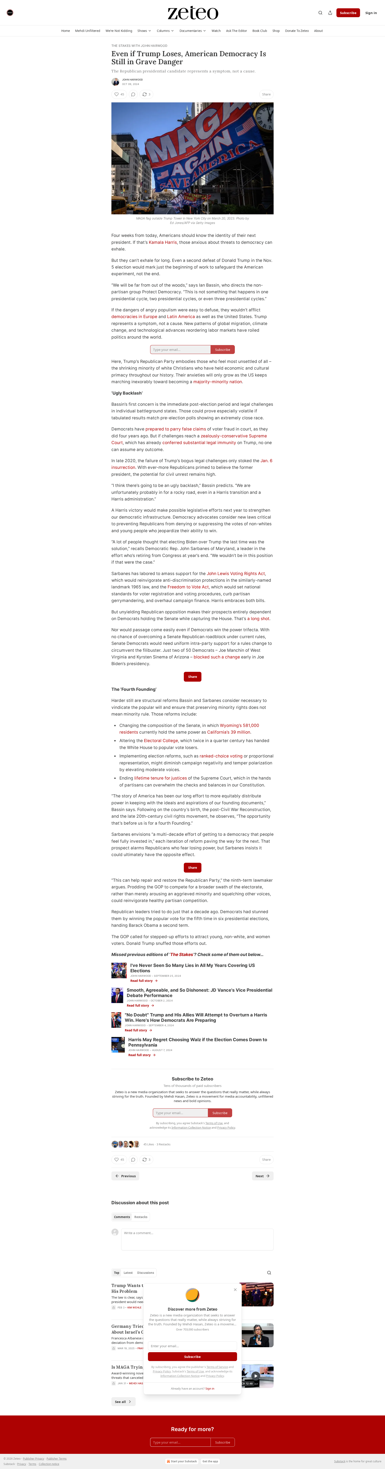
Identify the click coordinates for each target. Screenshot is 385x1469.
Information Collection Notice (180, 1376)
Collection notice (49, 1464)
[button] (65, 30)
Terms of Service (217, 1367)
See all (120, 1401)
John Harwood (132, 79)
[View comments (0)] (133, 94)
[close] (235, 1289)
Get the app (210, 1461)
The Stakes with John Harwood (139, 46)
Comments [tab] (122, 1217)
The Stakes (181, 954)
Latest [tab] (128, 1273)
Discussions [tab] (145, 1273)
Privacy (21, 1464)
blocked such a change (217, 657)
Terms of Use (195, 1371)
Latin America (181, 316)
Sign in (371, 12)
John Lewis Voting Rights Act (236, 573)
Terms (32, 1464)
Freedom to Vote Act (188, 587)
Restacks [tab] (140, 1217)
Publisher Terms (57, 1459)
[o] (255, 1376)
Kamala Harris (163, 242)
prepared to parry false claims (175, 429)
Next (260, 1176)
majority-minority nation (217, 381)
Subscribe (348, 12)
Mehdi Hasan (138, 1383)
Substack (339, 1461)
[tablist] (130, 1216)
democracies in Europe (134, 316)
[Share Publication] (330, 12)
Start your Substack (184, 1461)
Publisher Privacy (33, 1459)
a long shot (258, 618)
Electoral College (161, 740)
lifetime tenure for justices (160, 778)
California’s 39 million (228, 732)
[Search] (320, 12)
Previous (128, 1176)
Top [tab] (116, 1273)
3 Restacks (163, 1144)
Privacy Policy (162, 1371)
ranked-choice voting (221, 756)
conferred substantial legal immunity (199, 442)
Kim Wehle (134, 1307)
